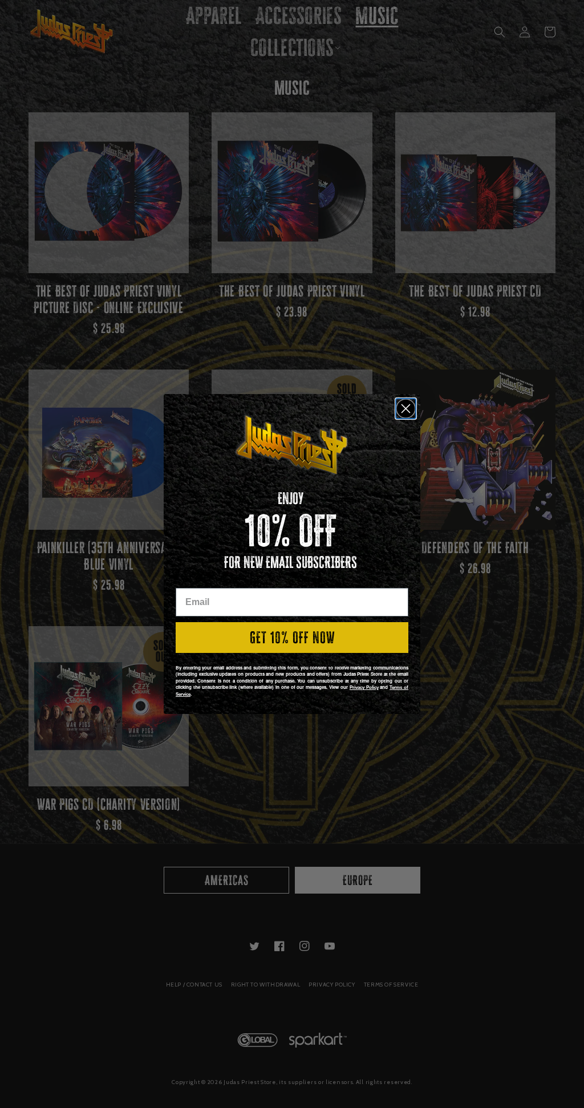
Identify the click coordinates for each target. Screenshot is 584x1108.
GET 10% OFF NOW (292, 637)
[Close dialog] (406, 409)
